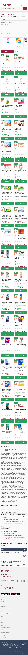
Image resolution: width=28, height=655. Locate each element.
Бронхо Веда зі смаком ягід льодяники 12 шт (13, 521)
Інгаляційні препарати (6, 26)
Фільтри (7, 51)
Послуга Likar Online (5, 635)
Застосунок (3, 630)
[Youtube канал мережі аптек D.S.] (7, 587)
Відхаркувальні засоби (6, 22)
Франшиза (3, 606)
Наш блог (3, 622)
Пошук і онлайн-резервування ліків (8, 623)
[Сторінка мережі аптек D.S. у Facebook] (2, 587)
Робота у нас (3, 608)
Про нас (2, 601)
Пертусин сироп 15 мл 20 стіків (11, 519)
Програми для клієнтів (5, 627)
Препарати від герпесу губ (7, 33)
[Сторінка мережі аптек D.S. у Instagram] (4, 587)
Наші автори (3, 609)
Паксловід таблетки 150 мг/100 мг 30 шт (13, 535)
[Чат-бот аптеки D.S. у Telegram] (9, 587)
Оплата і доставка (4, 634)
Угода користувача (5, 614)
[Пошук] (25, 8)
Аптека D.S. (3, 13)
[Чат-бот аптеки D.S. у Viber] (12, 587)
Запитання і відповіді (5, 632)
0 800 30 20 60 (6, 576)
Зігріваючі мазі (4, 24)
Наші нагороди (4, 602)
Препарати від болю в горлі (8, 31)
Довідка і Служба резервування (7, 629)
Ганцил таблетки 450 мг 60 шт (10, 533)
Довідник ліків (3, 637)
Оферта (2, 616)
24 (18, 449)
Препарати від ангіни (6, 28)
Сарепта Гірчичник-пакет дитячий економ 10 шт (14, 523)
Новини (2, 604)
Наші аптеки (3, 625)
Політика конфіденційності (6, 613)
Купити (8, 73)
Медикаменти (10, 13)
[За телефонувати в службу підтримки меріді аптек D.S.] (21, 5)
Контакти (2, 611)
